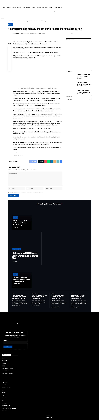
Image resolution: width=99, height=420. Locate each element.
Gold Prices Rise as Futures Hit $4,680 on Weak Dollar (83, 92)
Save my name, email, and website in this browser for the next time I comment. (26, 192)
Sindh (13, 292)
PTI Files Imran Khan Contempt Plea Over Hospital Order (58, 296)
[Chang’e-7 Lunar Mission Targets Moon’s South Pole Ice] (70, 84)
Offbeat (10, 24)
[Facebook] (44, 11)
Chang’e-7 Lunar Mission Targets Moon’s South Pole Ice (84, 84)
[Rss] (54, 11)
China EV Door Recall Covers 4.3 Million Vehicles (83, 76)
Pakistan (15, 274)
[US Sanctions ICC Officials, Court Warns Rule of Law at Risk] (25, 242)
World (19, 248)
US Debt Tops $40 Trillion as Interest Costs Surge (20, 223)
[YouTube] (48, 11)
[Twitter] (46, 11)
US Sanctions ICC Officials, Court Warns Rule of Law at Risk (25, 255)
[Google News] (50, 11)
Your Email (5, 340)
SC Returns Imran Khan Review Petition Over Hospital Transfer (21, 280)
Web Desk (17, 33)
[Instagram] (52, 11)
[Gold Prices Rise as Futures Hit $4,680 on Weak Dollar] (70, 92)
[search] (49, 15)
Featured (20, 155)
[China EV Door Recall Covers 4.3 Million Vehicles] (70, 76)
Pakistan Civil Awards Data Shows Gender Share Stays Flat (78, 296)
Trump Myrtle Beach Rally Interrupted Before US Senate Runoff (39, 296)
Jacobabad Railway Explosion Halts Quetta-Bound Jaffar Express (19, 296)
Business (15, 217)
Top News (14, 248)
